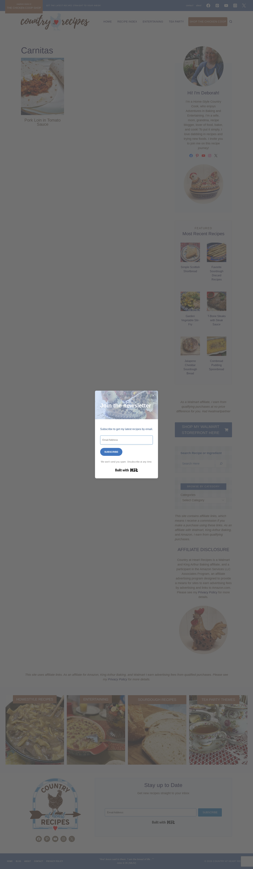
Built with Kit (126, 470)
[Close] (153, 395)
